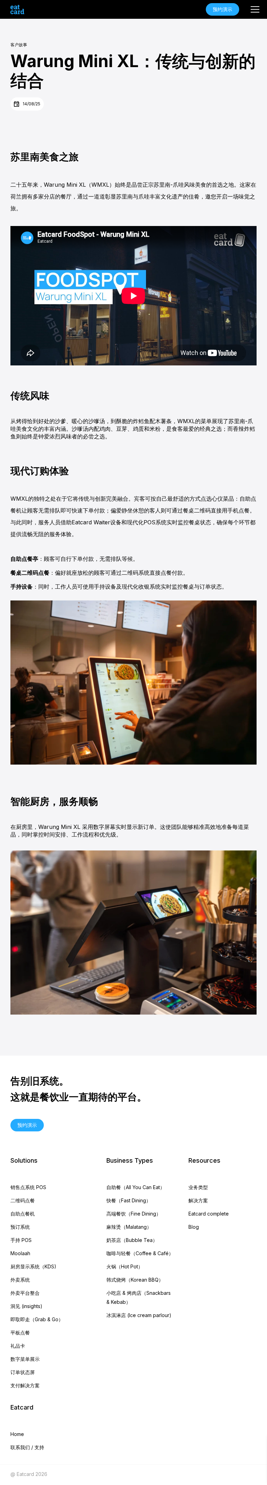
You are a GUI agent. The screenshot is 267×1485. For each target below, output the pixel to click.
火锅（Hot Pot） (124, 1266)
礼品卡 (17, 1346)
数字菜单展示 (25, 1359)
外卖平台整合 (25, 1293)
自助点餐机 (22, 1214)
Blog (193, 1227)
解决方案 (198, 1200)
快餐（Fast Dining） (128, 1200)
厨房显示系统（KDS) (33, 1266)
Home (17, 1434)
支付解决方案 (25, 1385)
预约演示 (222, 9)
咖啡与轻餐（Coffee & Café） (139, 1253)
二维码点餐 (22, 1200)
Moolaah (20, 1253)
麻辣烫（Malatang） (129, 1227)
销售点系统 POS (28, 1187)
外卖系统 (20, 1280)
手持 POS (21, 1240)
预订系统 (20, 1227)
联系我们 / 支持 (27, 1447)
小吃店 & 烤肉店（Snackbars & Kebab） (138, 1297)
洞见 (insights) (26, 1306)
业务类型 (198, 1187)
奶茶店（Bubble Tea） (131, 1240)
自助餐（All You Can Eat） (135, 1187)
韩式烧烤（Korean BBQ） (134, 1280)
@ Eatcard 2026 (28, 1474)
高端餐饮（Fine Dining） (133, 1214)
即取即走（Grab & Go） (36, 1319)
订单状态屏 (22, 1372)
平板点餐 (20, 1332)
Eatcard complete (208, 1214)
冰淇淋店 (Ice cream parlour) (138, 1315)
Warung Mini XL (65, 184)
